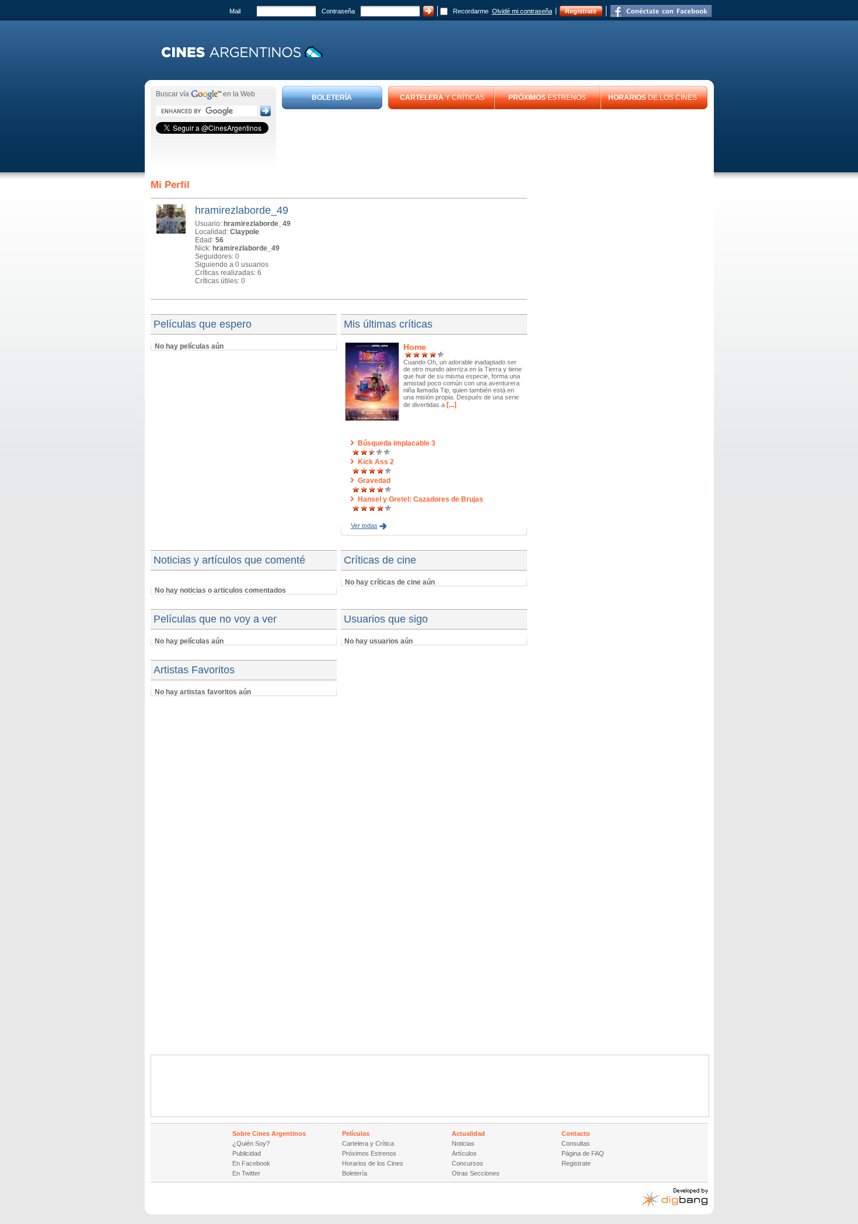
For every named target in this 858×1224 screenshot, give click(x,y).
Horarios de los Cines (372, 1163)
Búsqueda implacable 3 (396, 443)
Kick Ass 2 (376, 462)
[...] (450, 405)
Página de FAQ (582, 1153)
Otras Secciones (476, 1173)
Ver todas (364, 525)
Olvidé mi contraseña (522, 11)
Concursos (467, 1163)
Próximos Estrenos (369, 1153)
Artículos (464, 1153)
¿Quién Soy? (251, 1143)
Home (414, 347)
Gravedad (374, 481)
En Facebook (251, 1163)
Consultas (575, 1143)
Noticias (463, 1143)
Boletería (354, 1173)
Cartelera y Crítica (368, 1143)
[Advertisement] (494, 141)
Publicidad (246, 1153)
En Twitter (246, 1173)
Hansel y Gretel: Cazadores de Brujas (420, 499)
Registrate (581, 11)
